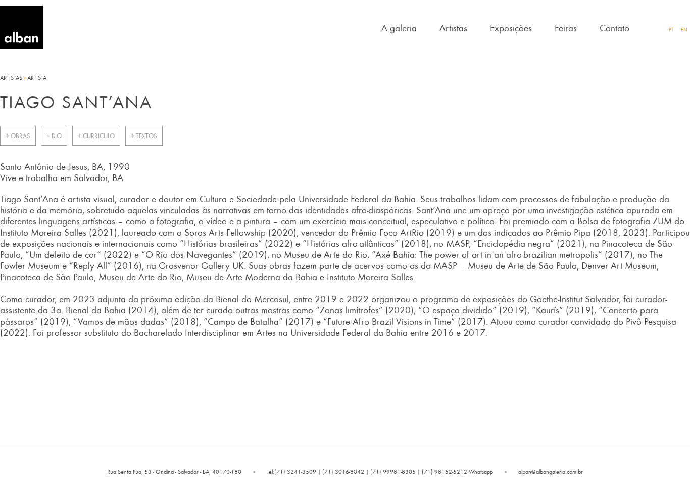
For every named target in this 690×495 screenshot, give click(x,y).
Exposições (511, 27)
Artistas (453, 27)
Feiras (566, 27)
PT (671, 29)
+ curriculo (96, 136)
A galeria (399, 27)
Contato (614, 27)
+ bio (54, 136)
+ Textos (144, 136)
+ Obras (18, 136)
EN (684, 29)
